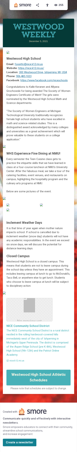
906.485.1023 (24, 76)
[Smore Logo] (23, 5)
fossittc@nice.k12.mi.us (29, 64)
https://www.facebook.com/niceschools (44, 80)
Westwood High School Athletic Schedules (38, 377)
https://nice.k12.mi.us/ (31, 68)
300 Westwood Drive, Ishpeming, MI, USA (43, 72)
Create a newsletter (19, 442)
